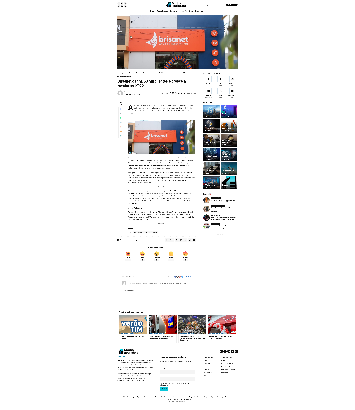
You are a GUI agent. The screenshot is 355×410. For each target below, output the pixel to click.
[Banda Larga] (229, 111)
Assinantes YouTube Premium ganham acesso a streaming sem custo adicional (224, 227)
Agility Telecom (158, 212)
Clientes (147, 232)
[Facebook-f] (118, 3)
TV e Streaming (210, 185)
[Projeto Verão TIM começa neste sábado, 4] (133, 324)
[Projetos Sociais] (211, 140)
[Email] (184, 93)
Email (161, 376)
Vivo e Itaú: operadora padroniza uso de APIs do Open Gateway (161, 337)
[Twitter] (118, 6)
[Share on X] (173, 93)
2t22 (134, 232)
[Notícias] (229, 183)
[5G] (211, 111)
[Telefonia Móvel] (229, 168)
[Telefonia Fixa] (211, 168)
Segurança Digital (211, 157)
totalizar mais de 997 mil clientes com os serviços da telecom (150, 165)
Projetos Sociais (210, 142)
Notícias (225, 185)
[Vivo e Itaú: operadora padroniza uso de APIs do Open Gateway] (163, 324)
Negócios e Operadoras (124, 76)
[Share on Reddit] (181, 93)
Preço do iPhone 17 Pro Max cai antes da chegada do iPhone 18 (223, 201)
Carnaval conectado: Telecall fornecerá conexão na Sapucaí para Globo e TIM (192, 338)
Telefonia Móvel (228, 171)
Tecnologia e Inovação (218, 205)
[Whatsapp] (125, 3)
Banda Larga (226, 114)
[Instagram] (122, 3)
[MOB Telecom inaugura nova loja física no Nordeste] (222, 324)
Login (189, 276)
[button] (207, 5)
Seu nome (163, 369)
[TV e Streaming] (211, 183)
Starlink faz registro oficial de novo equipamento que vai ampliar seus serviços (222, 209)
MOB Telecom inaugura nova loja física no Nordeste (220, 337)
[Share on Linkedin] (178, 93)
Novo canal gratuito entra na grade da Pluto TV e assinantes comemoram (223, 218)
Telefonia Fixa (210, 171)
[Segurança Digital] (211, 154)
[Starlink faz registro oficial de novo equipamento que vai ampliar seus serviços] (206, 209)
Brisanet (140, 232)
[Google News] (232, 93)
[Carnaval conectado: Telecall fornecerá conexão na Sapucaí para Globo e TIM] (192, 324)
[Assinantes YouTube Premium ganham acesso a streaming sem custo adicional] (206, 226)
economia (154, 232)
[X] (220, 81)
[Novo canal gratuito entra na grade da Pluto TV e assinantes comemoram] (206, 217)
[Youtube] (125, 6)
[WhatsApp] (220, 93)
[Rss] (122, 6)
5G (206, 114)
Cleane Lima (130, 92)
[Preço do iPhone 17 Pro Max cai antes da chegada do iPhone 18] (206, 200)
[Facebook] (208, 81)
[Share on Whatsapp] (176, 93)
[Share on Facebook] (170, 93)
